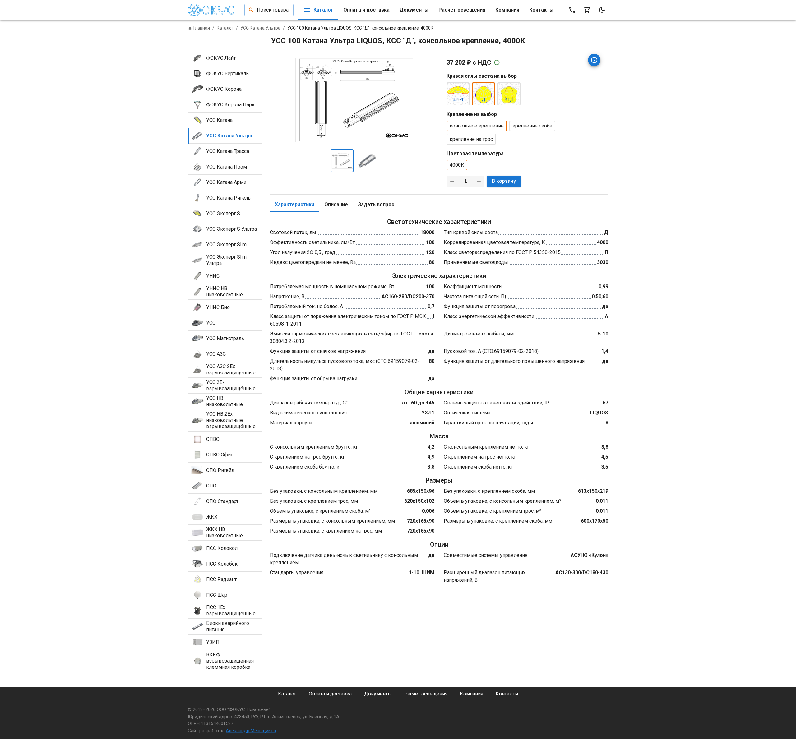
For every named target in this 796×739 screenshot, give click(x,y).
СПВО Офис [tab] (219, 455)
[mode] (602, 10)
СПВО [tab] (213, 439)
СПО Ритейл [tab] (220, 470)
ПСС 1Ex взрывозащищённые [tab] (231, 610)
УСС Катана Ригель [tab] (228, 198)
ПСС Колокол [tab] (222, 548)
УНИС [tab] (213, 276)
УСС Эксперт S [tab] (223, 213)
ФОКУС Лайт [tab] (221, 58)
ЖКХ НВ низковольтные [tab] (224, 532)
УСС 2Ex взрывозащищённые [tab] (231, 385)
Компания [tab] (507, 10)
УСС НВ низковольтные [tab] (224, 401)
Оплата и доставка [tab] (366, 10)
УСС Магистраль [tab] (225, 338)
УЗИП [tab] (213, 642)
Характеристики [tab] (294, 204)
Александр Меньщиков (251, 730)
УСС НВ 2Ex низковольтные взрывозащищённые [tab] (231, 420)
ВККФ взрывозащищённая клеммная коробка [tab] (230, 661)
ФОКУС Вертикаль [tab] (227, 73)
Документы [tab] (414, 10)
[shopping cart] (587, 10)
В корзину (504, 181)
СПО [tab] (211, 486)
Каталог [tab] (323, 10)
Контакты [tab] (541, 10)
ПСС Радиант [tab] (221, 579)
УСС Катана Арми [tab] (226, 182)
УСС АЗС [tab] (216, 354)
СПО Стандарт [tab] (222, 501)
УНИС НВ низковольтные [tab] (224, 291)
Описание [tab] (336, 204)
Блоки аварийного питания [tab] (227, 626)
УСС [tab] (210, 323)
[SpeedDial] (594, 60)
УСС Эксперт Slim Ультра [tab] (226, 260)
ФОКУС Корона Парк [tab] (230, 105)
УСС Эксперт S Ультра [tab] (231, 229)
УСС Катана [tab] (219, 120)
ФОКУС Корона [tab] (224, 89)
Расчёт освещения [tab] (461, 10)
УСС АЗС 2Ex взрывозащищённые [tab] (231, 369)
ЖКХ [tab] (211, 517)
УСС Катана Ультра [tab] (229, 136)
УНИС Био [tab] (218, 307)
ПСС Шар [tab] (216, 595)
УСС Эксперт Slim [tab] (226, 244)
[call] (572, 10)
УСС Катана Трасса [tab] (227, 151)
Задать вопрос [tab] (376, 204)
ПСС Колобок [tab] (222, 564)
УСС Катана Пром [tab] (226, 167)
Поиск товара (273, 10)
